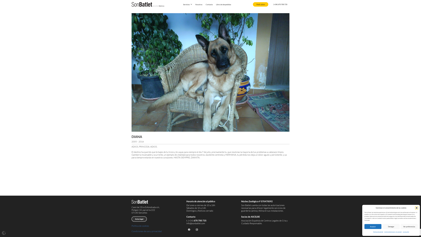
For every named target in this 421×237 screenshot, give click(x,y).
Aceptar (373, 227)
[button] (417, 208)
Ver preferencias (409, 227)
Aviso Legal (406, 232)
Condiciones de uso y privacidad (393, 232)
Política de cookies (378, 232)
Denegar (391, 227)
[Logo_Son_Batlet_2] (148, 4)
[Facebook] (189, 229)
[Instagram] (197, 229)
